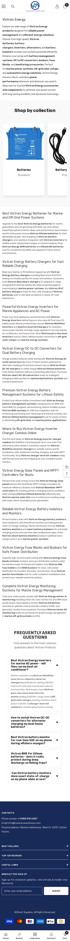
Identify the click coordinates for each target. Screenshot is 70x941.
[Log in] (57, 6)
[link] (19, 935)
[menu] (4, 6)
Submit (56, 891)
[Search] (13, 6)
